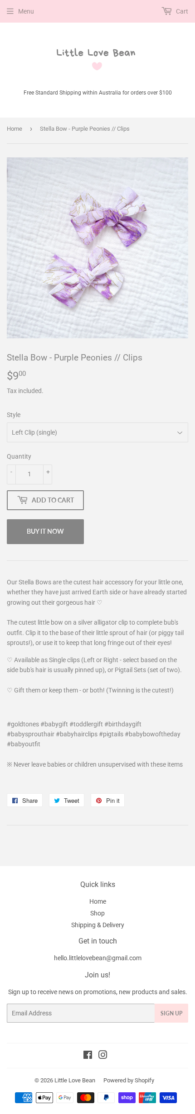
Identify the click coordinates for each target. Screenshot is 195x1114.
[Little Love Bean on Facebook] (88, 1056)
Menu (26, 11)
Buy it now (45, 531)
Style (13, 414)
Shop (97, 913)
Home (14, 128)
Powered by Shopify (128, 1080)
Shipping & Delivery (97, 925)
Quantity (19, 456)
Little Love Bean (74, 1080)
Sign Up (171, 1013)
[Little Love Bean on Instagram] (102, 1056)
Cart (181, 11)
